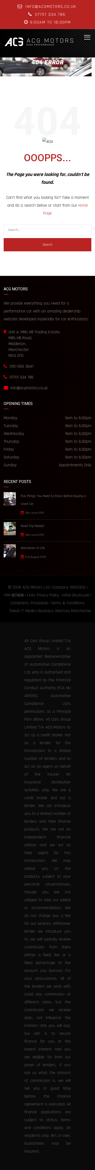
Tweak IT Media (22, 611)
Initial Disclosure (75, 595)
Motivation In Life (33, 548)
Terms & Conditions (68, 603)
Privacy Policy (48, 595)
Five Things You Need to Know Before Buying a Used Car (53, 500)
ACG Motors (32, 587)
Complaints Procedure (29, 603)
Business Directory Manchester (64, 611)
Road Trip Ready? (33, 526)
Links (31, 595)
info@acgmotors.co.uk (50, 6)
